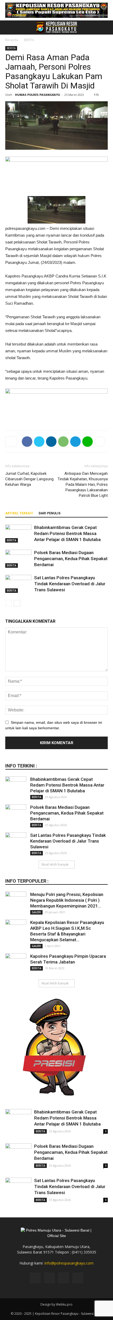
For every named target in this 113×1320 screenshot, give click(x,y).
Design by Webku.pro (56, 1304)
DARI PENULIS (49, 513)
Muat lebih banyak (55, 864)
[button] (105, 27)
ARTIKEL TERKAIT (19, 513)
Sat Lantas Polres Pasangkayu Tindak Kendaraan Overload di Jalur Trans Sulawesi (69, 583)
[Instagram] (49, 1278)
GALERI (36, 912)
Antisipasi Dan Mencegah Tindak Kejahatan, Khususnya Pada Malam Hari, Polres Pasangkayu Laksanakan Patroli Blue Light (83, 484)
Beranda (11, 40)
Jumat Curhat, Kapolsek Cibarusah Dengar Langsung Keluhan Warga (29, 479)
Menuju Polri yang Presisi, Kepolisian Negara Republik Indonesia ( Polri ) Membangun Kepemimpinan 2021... (66, 900)
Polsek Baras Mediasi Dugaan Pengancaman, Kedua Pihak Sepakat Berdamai (70, 558)
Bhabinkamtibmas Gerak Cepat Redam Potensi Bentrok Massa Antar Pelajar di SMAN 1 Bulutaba (67, 533)
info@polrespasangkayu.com (69, 1263)
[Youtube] (78, 1278)
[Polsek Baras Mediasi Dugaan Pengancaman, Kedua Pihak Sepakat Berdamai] (18, 559)
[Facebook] (35, 1278)
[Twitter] (63, 1278)
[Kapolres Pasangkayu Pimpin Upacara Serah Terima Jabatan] (15, 963)
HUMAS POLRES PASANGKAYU (37, 95)
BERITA (29, 40)
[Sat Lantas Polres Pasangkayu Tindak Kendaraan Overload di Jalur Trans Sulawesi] (18, 584)
